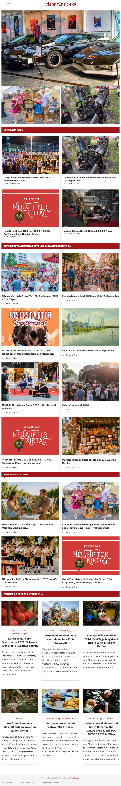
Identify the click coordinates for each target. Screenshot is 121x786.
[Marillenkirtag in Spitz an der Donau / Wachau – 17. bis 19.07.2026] (91, 436)
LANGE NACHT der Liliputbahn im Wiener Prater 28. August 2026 (88, 118)
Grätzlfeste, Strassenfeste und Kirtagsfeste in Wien (37, 246)
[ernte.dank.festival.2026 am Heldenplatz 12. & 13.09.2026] (60, 613)
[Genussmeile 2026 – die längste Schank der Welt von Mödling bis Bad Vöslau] (30, 501)
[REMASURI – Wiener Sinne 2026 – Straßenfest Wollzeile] (30, 381)
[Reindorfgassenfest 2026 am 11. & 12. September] (90, 272)
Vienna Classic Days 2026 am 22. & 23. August (88, 231)
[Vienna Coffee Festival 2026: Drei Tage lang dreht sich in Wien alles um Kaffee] (101, 613)
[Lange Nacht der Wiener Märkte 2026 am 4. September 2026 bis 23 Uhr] (30, 155)
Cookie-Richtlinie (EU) (51, 782)
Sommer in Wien (13, 130)
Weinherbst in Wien (16, 474)
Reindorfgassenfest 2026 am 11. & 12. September (90, 296)
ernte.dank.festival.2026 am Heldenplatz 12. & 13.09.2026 (60, 639)
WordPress (74, 778)
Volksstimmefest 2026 (75, 405)
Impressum (8, 782)
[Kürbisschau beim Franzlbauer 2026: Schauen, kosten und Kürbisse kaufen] (19, 613)
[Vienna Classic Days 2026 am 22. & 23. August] (90, 208)
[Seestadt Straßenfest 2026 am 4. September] (90, 327)
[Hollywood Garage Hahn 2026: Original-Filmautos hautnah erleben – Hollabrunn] (60, 48)
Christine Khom (13, 183)
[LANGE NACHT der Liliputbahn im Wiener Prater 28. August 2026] (90, 105)
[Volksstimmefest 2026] (90, 381)
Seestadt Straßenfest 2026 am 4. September (88, 350)
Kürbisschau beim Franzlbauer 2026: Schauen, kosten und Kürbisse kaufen (19, 642)
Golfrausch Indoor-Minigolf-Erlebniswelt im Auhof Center (20, 727)
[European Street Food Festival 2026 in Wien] (60, 701)
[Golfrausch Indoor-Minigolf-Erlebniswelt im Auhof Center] (19, 701)
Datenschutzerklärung (27, 782)
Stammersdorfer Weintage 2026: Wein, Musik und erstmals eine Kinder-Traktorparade (27, 116)
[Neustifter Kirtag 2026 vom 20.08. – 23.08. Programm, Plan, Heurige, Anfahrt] (30, 208)
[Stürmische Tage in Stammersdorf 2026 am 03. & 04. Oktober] (30, 555)
